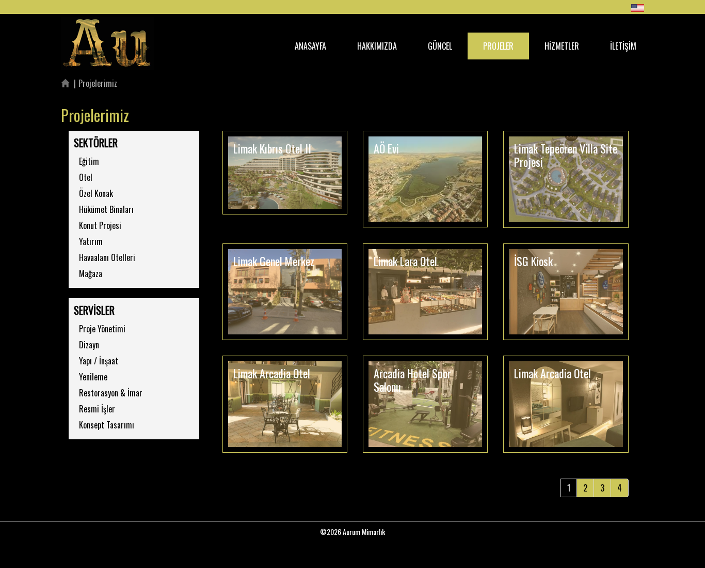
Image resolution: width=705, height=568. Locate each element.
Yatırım (91, 241)
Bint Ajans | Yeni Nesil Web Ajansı (352, 550)
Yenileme (93, 377)
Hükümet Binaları (106, 209)
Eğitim (89, 161)
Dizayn (89, 345)
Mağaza (90, 273)
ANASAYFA (310, 46)
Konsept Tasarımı (106, 425)
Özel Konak (96, 193)
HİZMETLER (561, 46)
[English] (637, 8)
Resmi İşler (97, 409)
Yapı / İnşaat (98, 361)
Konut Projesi (100, 225)
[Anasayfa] (65, 83)
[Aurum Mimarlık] (107, 30)
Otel (85, 177)
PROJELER (498, 46)
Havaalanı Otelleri (107, 257)
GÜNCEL (440, 46)
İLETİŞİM (623, 46)
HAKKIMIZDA (377, 46)
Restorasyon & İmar (110, 393)
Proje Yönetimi (102, 329)
